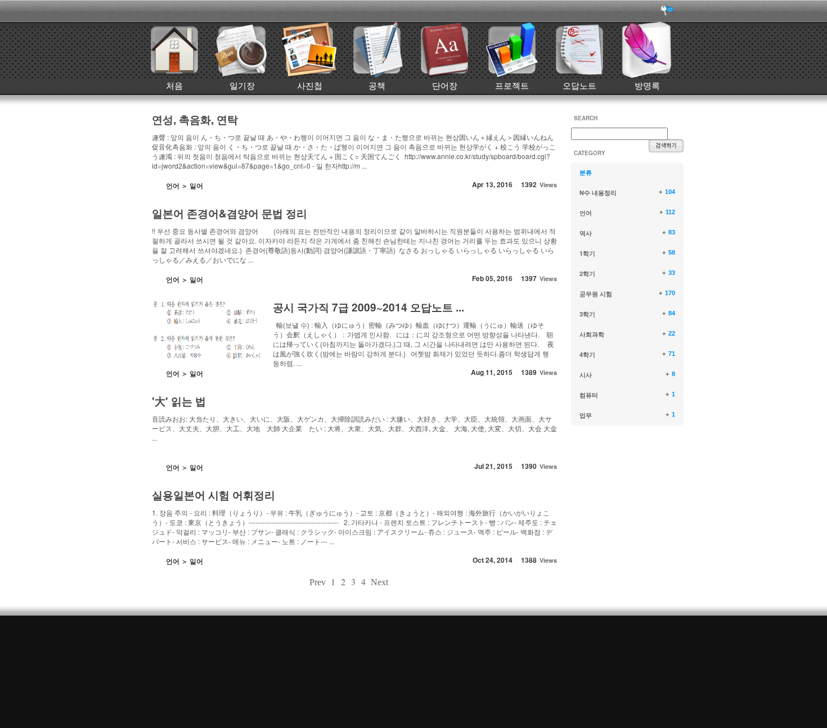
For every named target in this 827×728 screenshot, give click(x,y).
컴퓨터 (588, 395)
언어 (585, 213)
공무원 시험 (595, 294)
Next (379, 582)
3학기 (587, 314)
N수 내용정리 (598, 192)
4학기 (587, 354)
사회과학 (591, 334)
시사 (585, 374)
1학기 (587, 253)
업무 (585, 415)
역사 (585, 233)
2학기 (587, 273)
